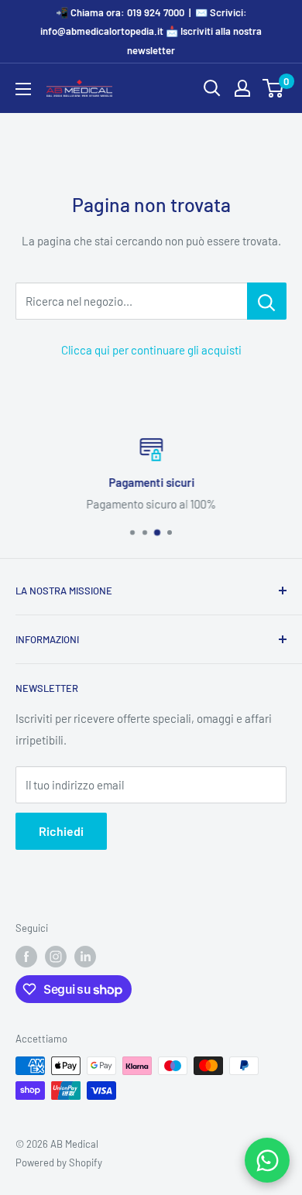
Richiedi (61, 830)
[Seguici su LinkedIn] (85, 956)
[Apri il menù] (23, 89)
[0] (273, 88)
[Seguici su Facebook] (26, 956)
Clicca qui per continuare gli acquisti (151, 350)
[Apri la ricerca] (212, 88)
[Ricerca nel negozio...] (267, 301)
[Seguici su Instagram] (56, 956)
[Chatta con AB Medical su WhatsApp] (267, 1160)
